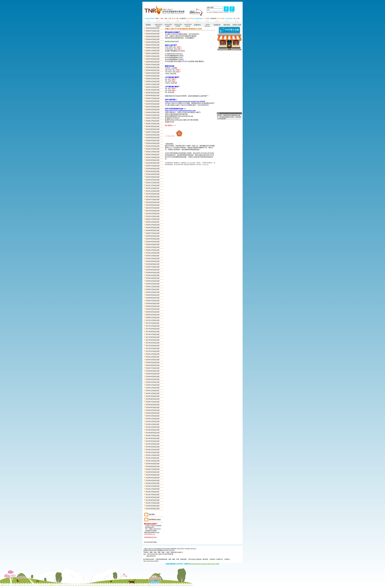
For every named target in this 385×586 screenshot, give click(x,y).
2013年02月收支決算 (153, 483)
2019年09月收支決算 (153, 261)
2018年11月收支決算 (152, 289)
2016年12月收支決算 (153, 354)
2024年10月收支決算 (153, 90)
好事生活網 (237, 25)
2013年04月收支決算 (153, 478)
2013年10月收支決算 (153, 461)
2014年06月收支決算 (153, 438)
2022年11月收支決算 (152, 154)
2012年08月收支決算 (153, 500)
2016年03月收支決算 (153, 379)
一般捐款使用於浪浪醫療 (178, 25)
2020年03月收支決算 (153, 244)
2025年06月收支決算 (153, 67)
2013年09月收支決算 (153, 463)
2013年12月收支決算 (153, 455)
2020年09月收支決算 (153, 227)
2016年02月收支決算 (153, 382)
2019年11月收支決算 (152, 256)
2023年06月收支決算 (153, 135)
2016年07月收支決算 (153, 368)
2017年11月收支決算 (152, 323)
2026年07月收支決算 (153, 31)
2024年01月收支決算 (153, 115)
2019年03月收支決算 (153, 278)
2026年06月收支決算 (153, 34)
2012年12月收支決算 (153, 489)
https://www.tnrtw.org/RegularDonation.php (180, 110)
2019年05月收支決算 (153, 272)
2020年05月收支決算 (153, 239)
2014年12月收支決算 (153, 421)
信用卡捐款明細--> (171, 99)
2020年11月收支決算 (152, 222)
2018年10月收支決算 (153, 292)
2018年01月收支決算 (153, 317)
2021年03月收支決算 (153, 211)
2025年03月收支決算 (153, 76)
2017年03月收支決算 (153, 345)
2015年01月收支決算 (153, 419)
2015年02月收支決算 (153, 416)
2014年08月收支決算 (153, 433)
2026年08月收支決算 (153, 28)
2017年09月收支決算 (153, 329)
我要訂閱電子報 (151, 556)
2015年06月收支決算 (153, 404)
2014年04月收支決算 (153, 444)
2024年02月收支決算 (153, 112)
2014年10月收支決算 (153, 427)
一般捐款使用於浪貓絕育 (158, 25)
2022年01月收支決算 (153, 182)
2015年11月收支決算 (152, 390)
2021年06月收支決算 (153, 202)
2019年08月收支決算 (153, 264)
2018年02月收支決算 (153, 315)
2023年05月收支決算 (153, 137)
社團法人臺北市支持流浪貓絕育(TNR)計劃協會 (157, 548)
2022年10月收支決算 (153, 157)
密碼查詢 (215, 12)
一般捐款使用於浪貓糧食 (168, 25)
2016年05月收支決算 (153, 374)
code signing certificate (170, 135)
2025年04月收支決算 (153, 73)
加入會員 (209, 12)
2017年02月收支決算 (153, 348)
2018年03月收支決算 (153, 312)
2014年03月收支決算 (153, 447)
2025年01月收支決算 (153, 81)
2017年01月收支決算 (153, 351)
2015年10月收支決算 (153, 393)
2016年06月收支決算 (153, 371)
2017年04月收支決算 (153, 343)
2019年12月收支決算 (153, 253)
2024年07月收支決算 (153, 98)
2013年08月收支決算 (153, 466)
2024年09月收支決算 (153, 93)
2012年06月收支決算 (153, 506)
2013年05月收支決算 (153, 475)
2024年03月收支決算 (153, 109)
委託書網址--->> (170, 125)
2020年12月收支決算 (153, 219)
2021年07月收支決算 (153, 199)
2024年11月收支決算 (152, 87)
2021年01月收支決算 (153, 216)
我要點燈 (217, 25)
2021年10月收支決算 (153, 191)
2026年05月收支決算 (153, 36)
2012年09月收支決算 (153, 497)
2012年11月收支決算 (152, 492)
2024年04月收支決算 (153, 107)
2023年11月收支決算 (152, 121)
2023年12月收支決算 (153, 118)
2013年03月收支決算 (153, 480)
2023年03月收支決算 (153, 143)
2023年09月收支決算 (153, 126)
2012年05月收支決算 (153, 508)
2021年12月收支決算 (153, 185)
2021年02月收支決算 (153, 213)
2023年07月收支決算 (153, 132)
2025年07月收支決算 (153, 64)
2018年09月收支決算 (153, 295)
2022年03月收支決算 (153, 177)
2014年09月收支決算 (153, 430)
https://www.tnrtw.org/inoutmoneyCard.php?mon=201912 (185, 101)
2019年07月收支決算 (153, 267)
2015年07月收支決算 (153, 402)
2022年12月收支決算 (153, 152)
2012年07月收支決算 (153, 503)
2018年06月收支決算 (153, 303)
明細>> (179, 47)
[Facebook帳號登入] (232, 11)
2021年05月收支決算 (153, 205)
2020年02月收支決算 (153, 247)
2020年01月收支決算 (153, 250)
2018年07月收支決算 (153, 300)
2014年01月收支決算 (153, 452)
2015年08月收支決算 (153, 399)
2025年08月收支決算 (153, 62)
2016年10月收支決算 (153, 359)
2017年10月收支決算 (153, 326)
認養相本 (197, 25)
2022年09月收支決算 (153, 160)
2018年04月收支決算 (153, 309)
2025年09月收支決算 (153, 59)
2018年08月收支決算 (153, 298)
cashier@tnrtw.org (149, 534)
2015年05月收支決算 (153, 407)
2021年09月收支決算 (153, 194)
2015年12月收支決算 (153, 388)
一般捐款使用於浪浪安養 (187, 25)
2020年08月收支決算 (153, 230)
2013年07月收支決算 (153, 469)
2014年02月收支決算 (153, 449)
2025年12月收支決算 (153, 50)
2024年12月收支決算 (153, 84)
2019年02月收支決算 (153, 281)
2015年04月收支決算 (153, 410)
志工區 (232, 12)
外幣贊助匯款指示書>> (150, 537)
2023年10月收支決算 (153, 123)
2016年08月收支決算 (153, 365)
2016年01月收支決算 (153, 385)
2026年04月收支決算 (153, 39)
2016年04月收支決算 (153, 376)
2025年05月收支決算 (153, 70)
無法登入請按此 (223, 12)
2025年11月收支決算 (152, 53)
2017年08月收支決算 (153, 331)
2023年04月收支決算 (153, 140)
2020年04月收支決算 (153, 241)
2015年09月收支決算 (153, 396)
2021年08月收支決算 (153, 197)
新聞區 (148, 25)
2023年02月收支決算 (153, 146)
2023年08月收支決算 (153, 129)
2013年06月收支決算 (153, 472)
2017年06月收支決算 (153, 337)
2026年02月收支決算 (153, 45)
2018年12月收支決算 (153, 286)
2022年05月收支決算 (153, 171)
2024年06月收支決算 (153, 101)
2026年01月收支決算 (153, 48)
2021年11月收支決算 (152, 188)
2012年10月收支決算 (153, 494)
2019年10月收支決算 (153, 258)
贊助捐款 (226, 25)
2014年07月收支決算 (153, 435)
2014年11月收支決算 (152, 424)
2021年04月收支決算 (153, 208)
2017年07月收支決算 (153, 334)
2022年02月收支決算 (153, 180)
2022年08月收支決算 (153, 163)
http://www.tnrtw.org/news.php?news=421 (204, 564)
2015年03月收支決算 (153, 413)
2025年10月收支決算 (153, 56)
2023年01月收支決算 (153, 149)
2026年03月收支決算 (153, 42)
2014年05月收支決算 (153, 441)
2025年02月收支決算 (153, 78)
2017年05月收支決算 (153, 340)
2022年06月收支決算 (153, 168)
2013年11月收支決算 (152, 458)
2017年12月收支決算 (153, 320)
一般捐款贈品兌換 (207, 25)
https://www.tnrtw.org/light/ (151, 561)
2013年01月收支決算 (153, 486)
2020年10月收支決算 (153, 225)
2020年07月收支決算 (153, 233)
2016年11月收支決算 (152, 357)
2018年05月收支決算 (153, 306)
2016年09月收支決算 (153, 362)
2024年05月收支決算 (153, 104)
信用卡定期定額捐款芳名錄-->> (175, 108)
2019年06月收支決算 (153, 270)
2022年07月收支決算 (153, 166)
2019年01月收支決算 (153, 284)
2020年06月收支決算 (153, 236)
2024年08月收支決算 (153, 95)
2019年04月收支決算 (153, 275)
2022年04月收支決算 (153, 174)
